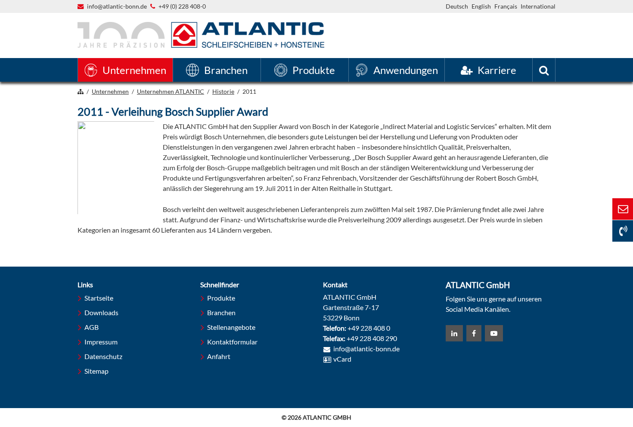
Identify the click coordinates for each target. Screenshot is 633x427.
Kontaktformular (232, 342)
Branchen (221, 312)
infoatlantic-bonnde (117, 7)
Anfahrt (218, 356)
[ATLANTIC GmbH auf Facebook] (473, 333)
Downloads (101, 312)
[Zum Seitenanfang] (579, 387)
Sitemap (96, 371)
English (481, 6)
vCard (342, 359)
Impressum (101, 342)
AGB (91, 327)
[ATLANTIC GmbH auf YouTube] (494, 333)
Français (505, 6)
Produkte (221, 298)
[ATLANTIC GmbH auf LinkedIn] (454, 333)
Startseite (98, 298)
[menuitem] (125, 70)
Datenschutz (103, 356)
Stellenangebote (231, 327)
